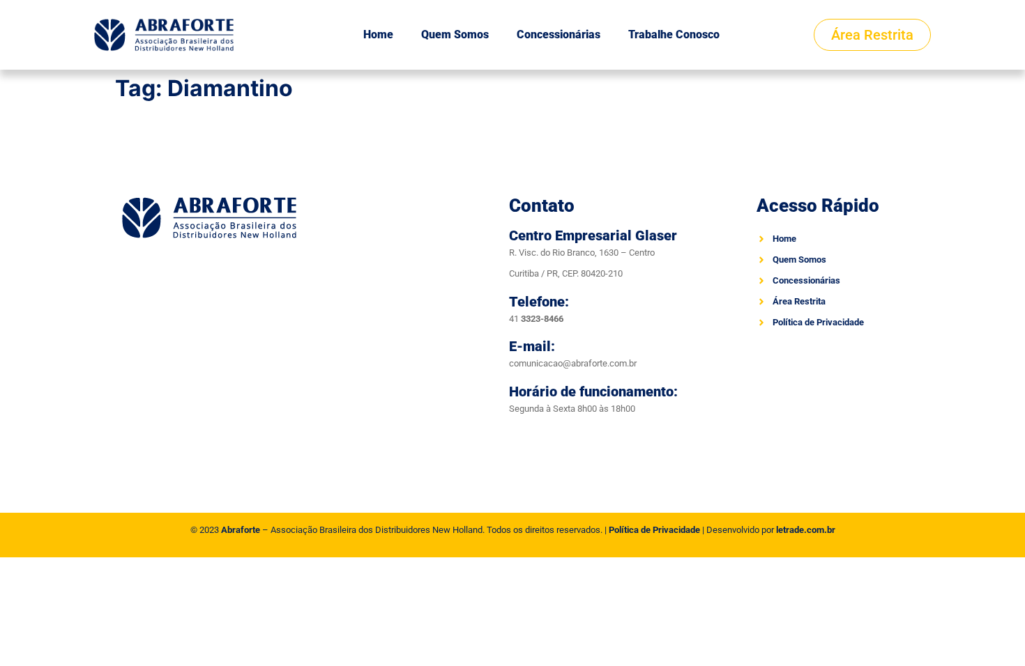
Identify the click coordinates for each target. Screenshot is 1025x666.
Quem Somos (455, 34)
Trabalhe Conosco (674, 34)
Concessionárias (558, 34)
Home (378, 34)
